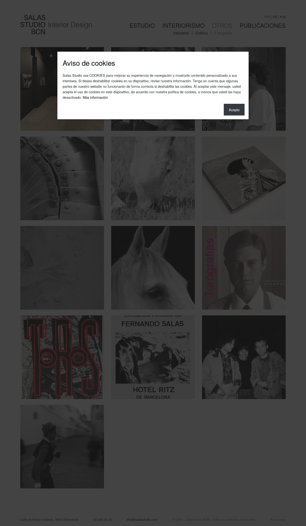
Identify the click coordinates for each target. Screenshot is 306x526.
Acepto (234, 109)
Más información (95, 97)
